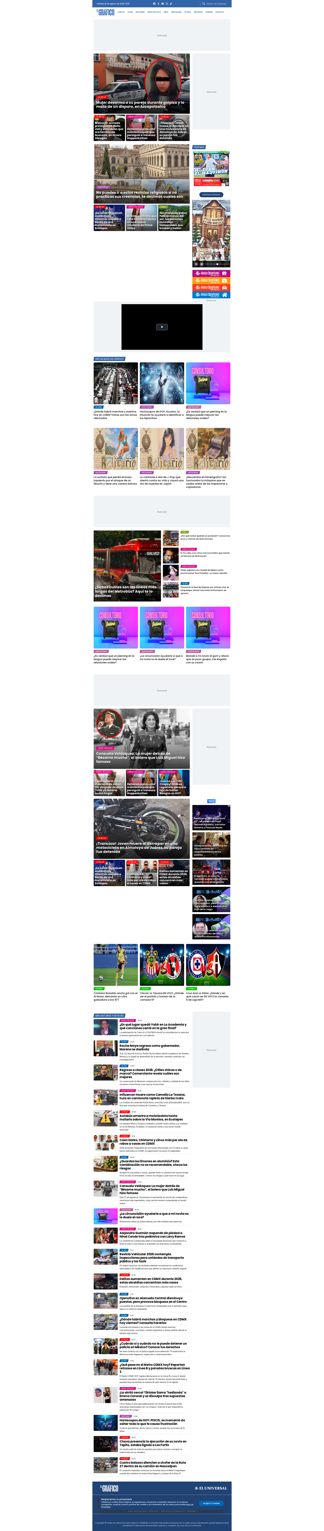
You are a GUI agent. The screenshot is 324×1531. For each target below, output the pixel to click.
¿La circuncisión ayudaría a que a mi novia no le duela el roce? (154, 1215)
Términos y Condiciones (172, 1511)
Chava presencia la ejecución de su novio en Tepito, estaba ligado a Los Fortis (153, 1443)
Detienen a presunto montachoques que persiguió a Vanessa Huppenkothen (141, 133)
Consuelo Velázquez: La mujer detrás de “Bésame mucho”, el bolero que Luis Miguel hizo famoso (140, 757)
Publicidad (191, 1511)
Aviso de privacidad (137, 1511)
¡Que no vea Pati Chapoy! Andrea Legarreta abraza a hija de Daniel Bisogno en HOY (172, 787)
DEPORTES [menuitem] (198, 12)
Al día (124, 1042)
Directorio (153, 1511)
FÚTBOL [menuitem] (188, 12)
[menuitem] (154, 4)
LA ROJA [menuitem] (121, 12)
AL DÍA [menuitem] (130, 12)
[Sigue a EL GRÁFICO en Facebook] (159, 1518)
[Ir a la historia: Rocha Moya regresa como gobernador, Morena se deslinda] (106, 1048)
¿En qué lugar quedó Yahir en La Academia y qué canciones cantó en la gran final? (153, 1026)
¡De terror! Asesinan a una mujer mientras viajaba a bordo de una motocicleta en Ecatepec (108, 220)
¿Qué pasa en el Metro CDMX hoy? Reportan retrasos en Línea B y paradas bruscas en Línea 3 (155, 1368)
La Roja (102, 97)
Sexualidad (126, 1210)
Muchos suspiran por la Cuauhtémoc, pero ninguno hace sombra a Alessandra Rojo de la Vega (210, 905)
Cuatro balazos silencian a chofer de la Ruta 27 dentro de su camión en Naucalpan (153, 1464)
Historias (103, 187)
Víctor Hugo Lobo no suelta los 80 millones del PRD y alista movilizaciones (210, 933)
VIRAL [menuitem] (166, 12)
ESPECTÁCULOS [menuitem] (154, 12)
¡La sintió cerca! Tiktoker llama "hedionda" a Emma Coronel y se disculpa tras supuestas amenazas (153, 1396)
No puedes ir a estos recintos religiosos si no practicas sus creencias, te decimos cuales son (139, 194)
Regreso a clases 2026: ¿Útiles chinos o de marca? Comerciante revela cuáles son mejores (151, 1073)
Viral (163, 207)
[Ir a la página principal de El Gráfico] (105, 12)
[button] (196, 264)
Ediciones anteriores (211, 194)
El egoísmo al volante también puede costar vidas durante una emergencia (211, 879)
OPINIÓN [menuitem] (209, 12)
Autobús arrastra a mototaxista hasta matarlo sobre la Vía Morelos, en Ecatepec (151, 1117)
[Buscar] (203, 3)
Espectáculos (135, 117)
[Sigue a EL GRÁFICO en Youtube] (165, 1518)
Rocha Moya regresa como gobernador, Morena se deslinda (150, 1047)
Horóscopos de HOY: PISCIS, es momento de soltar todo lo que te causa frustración (152, 1422)
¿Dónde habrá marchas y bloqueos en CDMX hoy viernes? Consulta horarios (153, 1321)
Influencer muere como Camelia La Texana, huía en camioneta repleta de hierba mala (152, 1096)
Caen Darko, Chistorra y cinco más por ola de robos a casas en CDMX (141, 878)
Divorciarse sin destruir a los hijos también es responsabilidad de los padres (210, 850)
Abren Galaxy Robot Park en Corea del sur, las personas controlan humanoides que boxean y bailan (173, 220)
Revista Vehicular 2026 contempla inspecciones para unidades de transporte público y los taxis (152, 1257)
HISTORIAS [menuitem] (140, 12)
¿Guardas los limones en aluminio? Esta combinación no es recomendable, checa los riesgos (153, 1164)
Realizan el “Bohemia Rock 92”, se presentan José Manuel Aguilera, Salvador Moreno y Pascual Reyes (209, 823)
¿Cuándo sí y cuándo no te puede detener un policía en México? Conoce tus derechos (153, 1345)
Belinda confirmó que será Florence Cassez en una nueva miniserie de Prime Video (142, 222)
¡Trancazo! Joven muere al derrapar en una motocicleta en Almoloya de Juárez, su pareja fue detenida (174, 130)
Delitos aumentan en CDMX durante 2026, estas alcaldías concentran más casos (173, 877)
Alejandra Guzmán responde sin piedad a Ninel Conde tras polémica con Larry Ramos (152, 1235)
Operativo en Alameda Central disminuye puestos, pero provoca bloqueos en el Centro (153, 1300)
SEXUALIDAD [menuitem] (176, 12)
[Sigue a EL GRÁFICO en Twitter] (161, 1518)
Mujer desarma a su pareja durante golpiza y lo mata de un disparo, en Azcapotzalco (140, 104)
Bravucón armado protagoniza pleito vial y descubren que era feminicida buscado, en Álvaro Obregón (109, 130)
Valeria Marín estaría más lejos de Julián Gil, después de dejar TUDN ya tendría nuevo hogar (109, 787)
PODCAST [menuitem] (220, 12)
